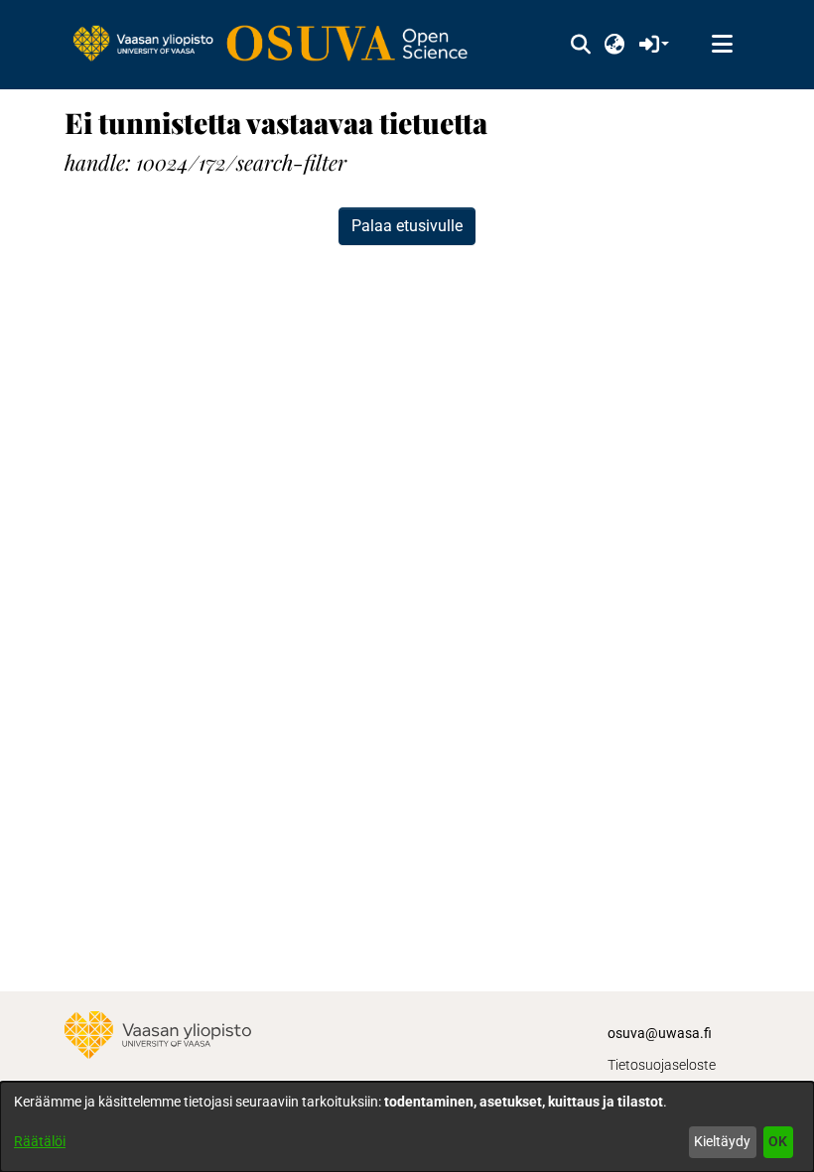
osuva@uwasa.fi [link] (660, 1033)
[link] (280, 44)
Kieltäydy (722, 1141)
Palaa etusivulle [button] (407, 225)
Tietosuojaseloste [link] (662, 1065)
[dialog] (407, 1127)
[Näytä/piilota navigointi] (721, 45)
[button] (580, 45)
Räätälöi (40, 1141)
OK (777, 1141)
